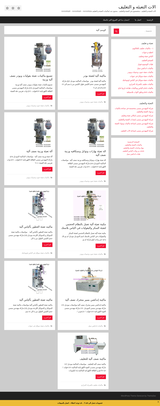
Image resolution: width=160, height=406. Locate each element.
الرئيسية (150, 20)
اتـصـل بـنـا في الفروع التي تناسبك (116, 20)
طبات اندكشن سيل (133, 154)
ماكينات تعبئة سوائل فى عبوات (38, 326)
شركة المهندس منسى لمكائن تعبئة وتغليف (137, 115)
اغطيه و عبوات (147, 52)
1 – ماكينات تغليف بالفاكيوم (142, 48)
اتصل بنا (138, 20)
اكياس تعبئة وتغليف (146, 56)
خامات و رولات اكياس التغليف (133, 151)
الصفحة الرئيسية (133, 142)
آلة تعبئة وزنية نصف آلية (39, 151)
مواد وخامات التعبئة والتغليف (133, 148)
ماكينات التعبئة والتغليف (133, 145)
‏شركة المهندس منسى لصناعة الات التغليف (137, 131)
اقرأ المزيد (100, 94)
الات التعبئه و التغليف (137, 6)
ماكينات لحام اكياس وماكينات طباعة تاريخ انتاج (135, 88)
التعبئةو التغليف (147, 60)
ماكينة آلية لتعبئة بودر (94, 75)
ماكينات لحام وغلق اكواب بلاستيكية (140, 92)
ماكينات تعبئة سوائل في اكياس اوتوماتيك (35, 253)
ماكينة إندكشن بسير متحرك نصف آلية (85, 299)
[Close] (158, 402)
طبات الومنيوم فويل (145, 64)
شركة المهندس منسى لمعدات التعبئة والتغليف (135, 119)
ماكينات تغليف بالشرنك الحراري (92, 385)
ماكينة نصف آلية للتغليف (93, 358)
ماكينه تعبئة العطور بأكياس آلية (35, 226)
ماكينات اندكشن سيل (95, 326)
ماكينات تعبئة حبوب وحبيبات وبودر (91, 102)
